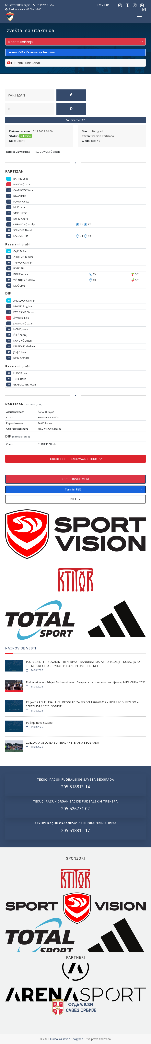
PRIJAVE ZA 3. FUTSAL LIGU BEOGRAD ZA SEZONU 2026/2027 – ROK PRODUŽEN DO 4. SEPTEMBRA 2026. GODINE (82, 704)
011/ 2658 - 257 (45, 5)
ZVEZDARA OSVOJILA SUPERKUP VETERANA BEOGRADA (62, 742)
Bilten (75, 499)
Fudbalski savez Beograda (67, 1039)
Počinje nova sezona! (39, 722)
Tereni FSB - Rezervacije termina (75, 458)
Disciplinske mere (75, 479)
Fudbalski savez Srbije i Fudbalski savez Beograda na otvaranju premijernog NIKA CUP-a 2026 (85, 682)
